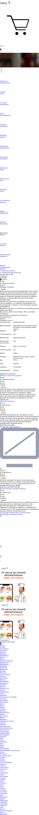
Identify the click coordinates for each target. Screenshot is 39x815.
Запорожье (4, 683)
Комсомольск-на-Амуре (8, 697)
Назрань (3, 723)
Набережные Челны (7, 721)
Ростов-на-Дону (5, 755)
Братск (2, 657)
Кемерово (3, 695)
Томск (2, 785)
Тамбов (2, 780)
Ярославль (3, 814)
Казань (2, 690)
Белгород (3, 654)
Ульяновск (3, 792)
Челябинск (3, 802)
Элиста (2, 809)
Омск (2, 738)
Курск (2, 705)
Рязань (2, 759)
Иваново (3, 685)
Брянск (2, 659)
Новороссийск (5, 733)
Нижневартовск (5, 726)
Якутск (2, 812)
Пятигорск (3, 754)
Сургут (2, 774)
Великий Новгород (6, 661)
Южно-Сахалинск (6, 811)
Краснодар (4, 700)
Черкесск (3, 805)
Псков (2, 752)
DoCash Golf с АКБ (10, 427)
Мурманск (3, 719)
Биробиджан (4, 655)
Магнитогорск (5, 712)
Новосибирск (4, 735)
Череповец (4, 804)
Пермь (2, 747)
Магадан (3, 711)
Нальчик (3, 724)
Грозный (3, 676)
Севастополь (4, 767)
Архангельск (4, 649)
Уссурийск (3, 793)
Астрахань (3, 650)
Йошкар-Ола (4, 688)
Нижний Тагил (5, 730)
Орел (2, 740)
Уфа (1, 795)
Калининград (4, 692)
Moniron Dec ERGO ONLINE (13, 489)
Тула (1, 786)
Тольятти (3, 783)
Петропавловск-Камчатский (9, 750)
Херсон (2, 798)
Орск (2, 743)
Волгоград (3, 668)
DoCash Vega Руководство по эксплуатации (15, 512)
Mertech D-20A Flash (10, 375)
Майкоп (2, 714)
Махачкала (4, 716)
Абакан (2, 645)
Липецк (2, 707)
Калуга (2, 693)
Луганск (3, 709)
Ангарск (3, 647)
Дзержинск (4, 678)
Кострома (3, 699)
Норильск (3, 736)
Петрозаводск (5, 749)
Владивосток (4, 662)
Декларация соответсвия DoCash (11, 514)
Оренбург (3, 742)
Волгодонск (4, 669)
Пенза (2, 745)
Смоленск (3, 769)
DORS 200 (7, 401)
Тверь (2, 781)
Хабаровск (3, 797)
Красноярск (4, 702)
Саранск (3, 764)
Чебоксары (4, 800)
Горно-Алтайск (5, 674)
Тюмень (2, 788)
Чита (1, 807)
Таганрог (3, 778)
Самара (2, 761)
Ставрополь (4, 773)
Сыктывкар (4, 776)
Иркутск (3, 686)
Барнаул (3, 652)
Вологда (3, 671)
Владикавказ (4, 664)
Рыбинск (3, 757)
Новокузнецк (4, 731)
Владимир (3, 666)
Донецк (2, 680)
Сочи (1, 771)
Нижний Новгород (6, 728)
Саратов (3, 766)
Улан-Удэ (3, 790)
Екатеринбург (4, 681)
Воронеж (3, 673)
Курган (2, 704)
